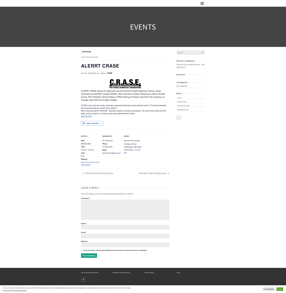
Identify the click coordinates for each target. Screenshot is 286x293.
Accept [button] (280, 289)
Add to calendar (92, 123)
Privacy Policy (149, 273)
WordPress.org (182, 110)
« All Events (86, 51)
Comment (85, 198)
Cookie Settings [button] (268, 289)
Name (84, 223)
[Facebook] (179, 118)
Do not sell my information (89, 273)
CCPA (178, 273)
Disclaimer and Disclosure (121, 273)
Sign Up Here (86, 116)
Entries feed (181, 101)
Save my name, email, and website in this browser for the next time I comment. (115, 250)
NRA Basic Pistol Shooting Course (99, 173)
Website (84, 241)
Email (84, 232)
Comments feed (183, 106)
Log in (179, 97)
